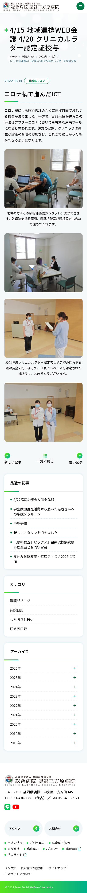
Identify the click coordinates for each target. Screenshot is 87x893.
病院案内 (33, 849)
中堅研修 (20, 523)
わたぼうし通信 (22, 619)
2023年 (15, 696)
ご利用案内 (37, 843)
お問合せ (55, 828)
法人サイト (15, 854)
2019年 (15, 733)
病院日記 (16, 610)
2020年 (15, 724)
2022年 (43, 56)
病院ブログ (28, 56)
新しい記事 (12, 461)
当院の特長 (15, 843)
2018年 (15, 742)
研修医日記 (18, 628)
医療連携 (13, 849)
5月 (54, 56)
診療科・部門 (61, 843)
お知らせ (52, 849)
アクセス (15, 828)
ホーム (13, 56)
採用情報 (71, 849)
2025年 (15, 677)
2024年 (15, 686)
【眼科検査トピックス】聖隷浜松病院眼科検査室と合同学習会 (44, 544)
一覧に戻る (45, 460)
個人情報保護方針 (32, 868)
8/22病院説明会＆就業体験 (34, 499)
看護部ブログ (20, 600)
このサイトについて (17, 874)
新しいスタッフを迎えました (35, 532)
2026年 (15, 668)
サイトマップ (57, 868)
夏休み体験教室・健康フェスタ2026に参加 (44, 559)
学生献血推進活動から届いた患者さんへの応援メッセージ (44, 511)
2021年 (15, 714)
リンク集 (10, 868)
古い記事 (76, 461)
